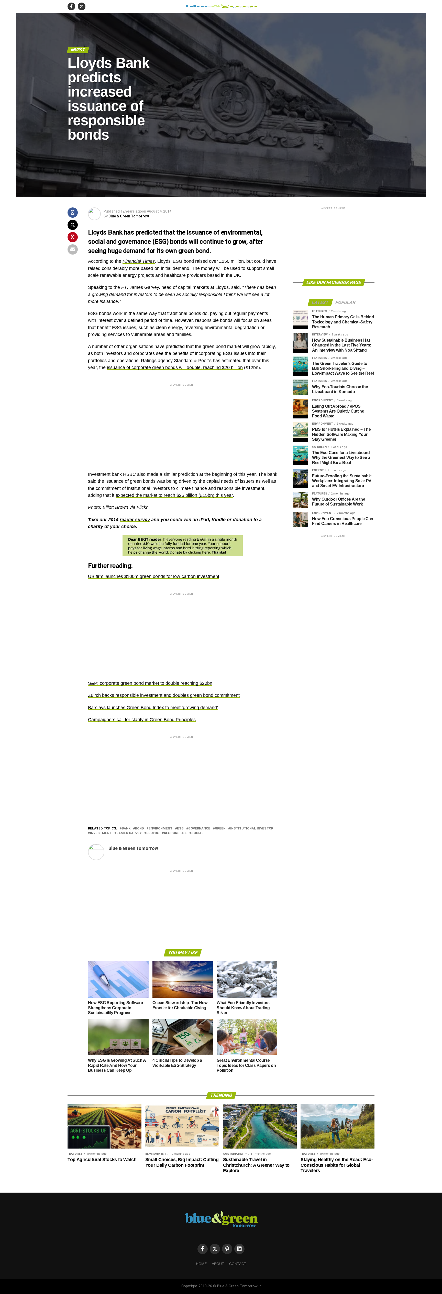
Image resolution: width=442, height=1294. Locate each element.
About (218, 1264)
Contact (237, 1264)
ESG (180, 828)
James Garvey (129, 833)
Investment (101, 833)
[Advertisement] (182, 423)
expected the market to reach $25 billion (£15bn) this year (174, 495)
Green (220, 828)
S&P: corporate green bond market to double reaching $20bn (150, 683)
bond (139, 828)
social (197, 833)
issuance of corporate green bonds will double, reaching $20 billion (175, 367)
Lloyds (152, 833)
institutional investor (251, 828)
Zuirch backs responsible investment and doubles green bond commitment (164, 695)
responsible (175, 833)
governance (199, 828)
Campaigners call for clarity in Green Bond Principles (142, 719)
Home (201, 1264)
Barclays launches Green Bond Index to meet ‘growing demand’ (153, 707)
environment (160, 828)
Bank (126, 828)
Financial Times (139, 261)
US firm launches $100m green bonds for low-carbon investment (153, 576)
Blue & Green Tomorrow (128, 216)
